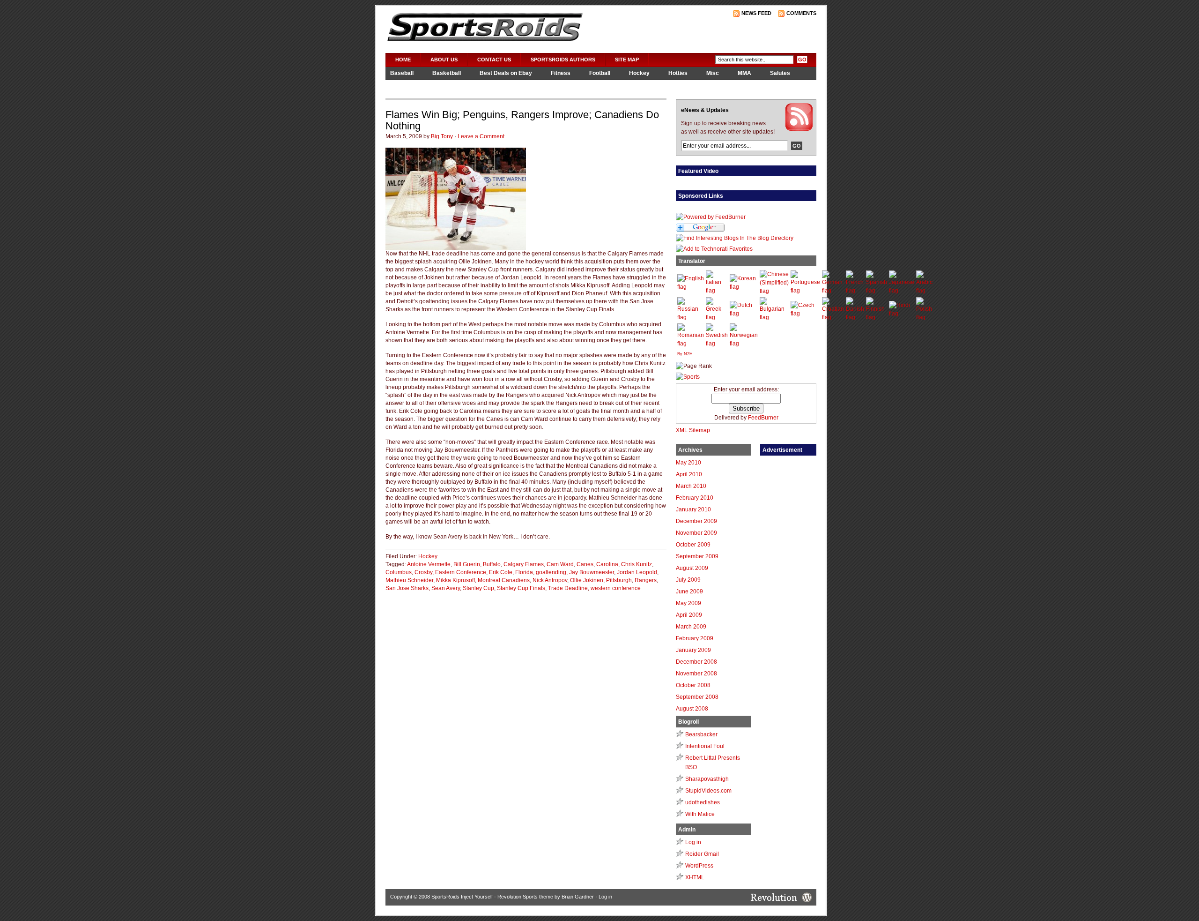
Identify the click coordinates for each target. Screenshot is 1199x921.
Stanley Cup (478, 588)
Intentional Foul (705, 746)
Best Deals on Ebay (506, 73)
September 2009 (697, 556)
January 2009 (693, 650)
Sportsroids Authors (563, 59)
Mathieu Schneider (409, 580)
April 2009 (689, 615)
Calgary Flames (523, 564)
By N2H (685, 354)
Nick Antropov (550, 580)
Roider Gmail (702, 854)
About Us (444, 59)
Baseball (402, 73)
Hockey (639, 73)
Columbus (398, 572)
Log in (693, 842)
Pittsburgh (619, 580)
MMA (744, 73)
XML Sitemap (693, 430)
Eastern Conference (460, 572)
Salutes (780, 73)
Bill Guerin (466, 564)
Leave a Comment (481, 136)
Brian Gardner (578, 896)
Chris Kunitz (636, 564)
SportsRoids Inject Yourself (462, 896)
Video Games (408, 85)
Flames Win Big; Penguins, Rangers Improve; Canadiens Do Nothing (522, 120)
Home (403, 59)
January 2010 (693, 509)
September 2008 (697, 697)
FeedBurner (763, 417)
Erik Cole (500, 572)
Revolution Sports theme (525, 896)
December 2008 (696, 662)
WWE (451, 85)
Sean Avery (445, 588)
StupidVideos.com (708, 790)
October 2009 (693, 544)
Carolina (607, 564)
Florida (524, 572)
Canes (585, 564)
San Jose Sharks (407, 588)
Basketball (446, 73)
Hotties (678, 73)
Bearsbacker (701, 734)
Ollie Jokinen (586, 580)
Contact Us (494, 59)
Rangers (646, 580)
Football (599, 73)
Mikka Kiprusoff (455, 580)
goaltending (551, 572)
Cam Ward (560, 564)
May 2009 (688, 603)
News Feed (756, 13)
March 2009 (691, 626)
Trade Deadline (568, 588)
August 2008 (692, 708)
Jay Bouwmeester (591, 572)
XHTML (694, 877)
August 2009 (692, 568)
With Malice (700, 814)
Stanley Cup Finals (521, 588)
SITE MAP (627, 59)
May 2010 (688, 462)
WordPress (699, 865)
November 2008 (696, 673)
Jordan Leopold (637, 572)
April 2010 (689, 474)
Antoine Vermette (429, 564)
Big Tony (442, 136)
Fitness (560, 73)
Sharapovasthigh (707, 779)
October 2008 (693, 685)
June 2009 (689, 591)
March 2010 (691, 486)
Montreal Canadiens (504, 580)
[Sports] (688, 377)
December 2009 (696, 521)
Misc (712, 73)
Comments (801, 13)
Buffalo (492, 564)
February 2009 (694, 638)
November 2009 (696, 533)
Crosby (423, 572)
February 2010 (694, 497)
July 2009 (688, 580)
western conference (616, 588)
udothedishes (702, 802)
